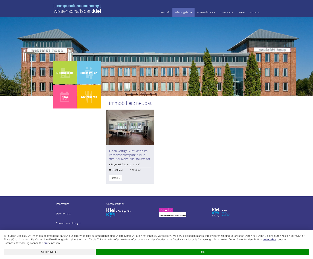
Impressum (62, 204)
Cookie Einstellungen (68, 223)
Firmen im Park (206, 12)
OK (203, 252)
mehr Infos (269, 239)
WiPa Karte (226, 12)
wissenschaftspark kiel (77, 8)
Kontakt (255, 12)
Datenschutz (63, 213)
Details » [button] (115, 177)
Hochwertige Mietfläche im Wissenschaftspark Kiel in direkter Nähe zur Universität (129, 155)
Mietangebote (183, 12)
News (242, 12)
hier (46, 243)
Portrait (165, 12)
